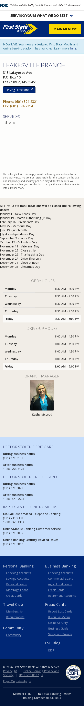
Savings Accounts (17, 578)
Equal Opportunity (15, 681)
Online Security (58, 623)
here (73, 48)
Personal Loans (16, 584)
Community (13, 635)
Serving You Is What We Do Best (39, 15)
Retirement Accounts (62, 595)
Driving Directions (18, 90)
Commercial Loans (60, 578)
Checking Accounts (18, 573)
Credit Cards (14, 595)
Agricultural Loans (60, 584)
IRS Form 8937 (29, 675)
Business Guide (58, 628)
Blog (51, 650)
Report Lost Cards (60, 611)
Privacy (7, 671)
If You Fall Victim (59, 617)
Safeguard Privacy (60, 634)
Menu (63, 29)
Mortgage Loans (17, 590)
